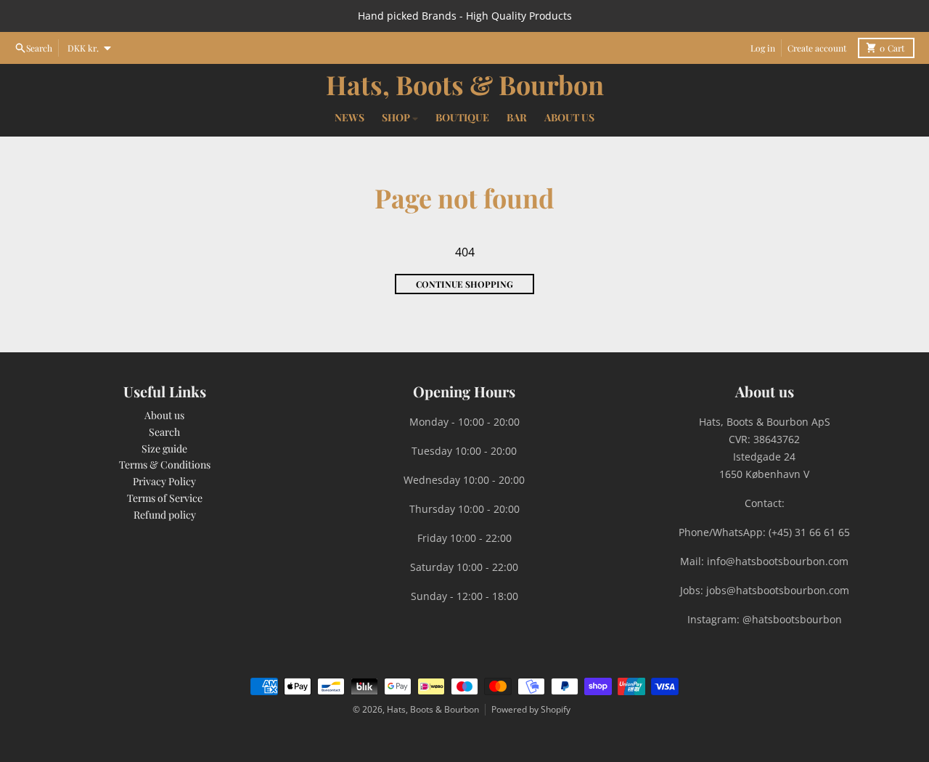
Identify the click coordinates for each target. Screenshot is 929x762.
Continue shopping (464, 284)
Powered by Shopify (530, 709)
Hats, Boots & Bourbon (465, 84)
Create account (816, 48)
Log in (762, 48)
